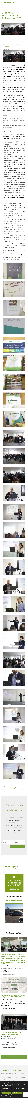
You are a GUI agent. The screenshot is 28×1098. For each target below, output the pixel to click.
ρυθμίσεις (3, 1090)
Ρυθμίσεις (5, 1095)
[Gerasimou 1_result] (14, 574)
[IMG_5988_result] (14, 482)
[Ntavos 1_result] (14, 686)
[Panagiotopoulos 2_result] (14, 704)
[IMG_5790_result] (14, 463)
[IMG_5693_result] (14, 445)
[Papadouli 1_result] (14, 723)
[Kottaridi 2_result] (14, 630)
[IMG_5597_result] (14, 371)
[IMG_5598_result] (14, 389)
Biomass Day (13, 21)
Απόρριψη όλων (17, 1092)
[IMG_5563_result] (14, 278)
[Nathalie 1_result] (14, 667)
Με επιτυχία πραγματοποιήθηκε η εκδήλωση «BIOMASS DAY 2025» (13, 996)
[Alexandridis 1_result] (14, 500)
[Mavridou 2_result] (14, 649)
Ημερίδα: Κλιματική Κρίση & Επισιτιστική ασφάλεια (11, 1033)
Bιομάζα (3, 1038)
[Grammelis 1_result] (14, 593)
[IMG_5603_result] (14, 426)
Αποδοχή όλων (6, 1092)
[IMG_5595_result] (14, 352)
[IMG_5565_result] (14, 315)
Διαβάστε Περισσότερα (8, 974)
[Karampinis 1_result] (14, 612)
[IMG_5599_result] (14, 408)
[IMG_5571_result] (14, 334)
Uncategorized (11, 1038)
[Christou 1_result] (14, 537)
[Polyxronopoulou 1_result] (14, 741)
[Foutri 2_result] (14, 556)
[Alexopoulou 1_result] (14, 519)
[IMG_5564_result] (14, 297)
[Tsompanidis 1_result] (14, 760)
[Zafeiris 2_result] (14, 778)
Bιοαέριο (19, 1037)
